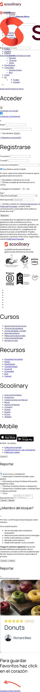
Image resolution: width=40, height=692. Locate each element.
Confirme (11, 561)
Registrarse (4, 215)
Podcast (7, 376)
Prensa (7, 409)
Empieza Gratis (24, 55)
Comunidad (9, 67)
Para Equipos (9, 65)
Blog (6, 374)
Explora (7, 53)
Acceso (16, 133)
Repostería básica (11, 333)
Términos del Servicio (28, 204)
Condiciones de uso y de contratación (19, 450)
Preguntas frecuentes (13, 359)
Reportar (11, 500)
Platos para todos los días (14, 335)
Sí (24, 189)
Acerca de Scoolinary (13, 395)
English (16, 80)
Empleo (7, 412)
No (28, 189)
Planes (7, 362)
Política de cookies (12, 452)
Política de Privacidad (8, 206)
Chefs (7, 75)
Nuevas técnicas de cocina (15, 326)
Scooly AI (8, 369)
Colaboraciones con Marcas (16, 400)
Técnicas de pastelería (13, 328)
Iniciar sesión (5, 89)
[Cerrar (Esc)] (1, 472)
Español (7, 51)
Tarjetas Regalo (11, 366)
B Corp (7, 414)
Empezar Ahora (22, 16)
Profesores (9, 397)
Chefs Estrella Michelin (13, 338)
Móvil (6, 199)
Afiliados (7, 417)
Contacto (8, 407)
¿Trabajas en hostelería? (10, 189)
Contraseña (5, 129)
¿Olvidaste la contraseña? (10, 137)
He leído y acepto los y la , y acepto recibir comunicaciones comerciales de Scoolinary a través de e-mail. (20, 207)
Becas (7, 402)
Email (2, 125)
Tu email (4, 160)
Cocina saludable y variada (15, 331)
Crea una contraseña (9, 165)
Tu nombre (5, 156)
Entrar (2, 55)
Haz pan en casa (11, 340)
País (2, 193)
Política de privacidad (12, 447)
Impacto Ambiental (12, 404)
